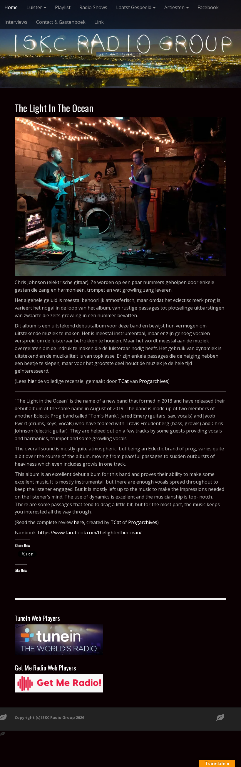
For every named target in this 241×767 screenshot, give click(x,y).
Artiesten (175, 7)
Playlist (63, 7)
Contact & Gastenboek (61, 22)
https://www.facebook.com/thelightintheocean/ (90, 532)
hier (32, 381)
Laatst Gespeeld (134, 7)
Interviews (15, 22)
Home (11, 7)
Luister (34, 7)
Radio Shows (93, 7)
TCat (123, 381)
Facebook (208, 7)
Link (99, 22)
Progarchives (153, 381)
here (79, 522)
